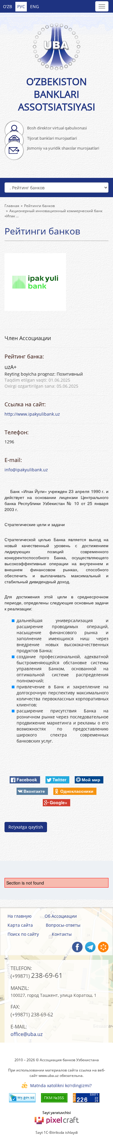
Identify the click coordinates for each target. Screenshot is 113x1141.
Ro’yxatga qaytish (25, 827)
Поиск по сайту (23, 934)
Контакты (62, 934)
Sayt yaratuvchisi (56, 1112)
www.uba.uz (49, 1075)
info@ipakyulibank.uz (26, 470)
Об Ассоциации (61, 916)
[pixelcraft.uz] (56, 1119)
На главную (20, 916)
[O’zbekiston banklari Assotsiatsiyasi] (57, 43)
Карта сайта (20, 925)
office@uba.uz (26, 1034)
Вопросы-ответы (63, 925)
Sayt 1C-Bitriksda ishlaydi (57, 1132)
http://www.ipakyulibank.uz (32, 414)
